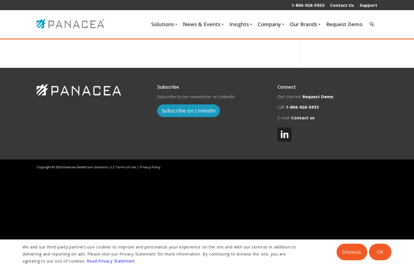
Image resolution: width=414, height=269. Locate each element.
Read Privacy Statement (111, 261)
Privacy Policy (150, 167)
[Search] (371, 24)
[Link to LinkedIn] (284, 134)
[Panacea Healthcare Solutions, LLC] (72, 24)
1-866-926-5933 (307, 5)
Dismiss (351, 252)
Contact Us (342, 5)
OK (380, 252)
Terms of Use (126, 167)
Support (368, 5)
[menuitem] (342, 5)
